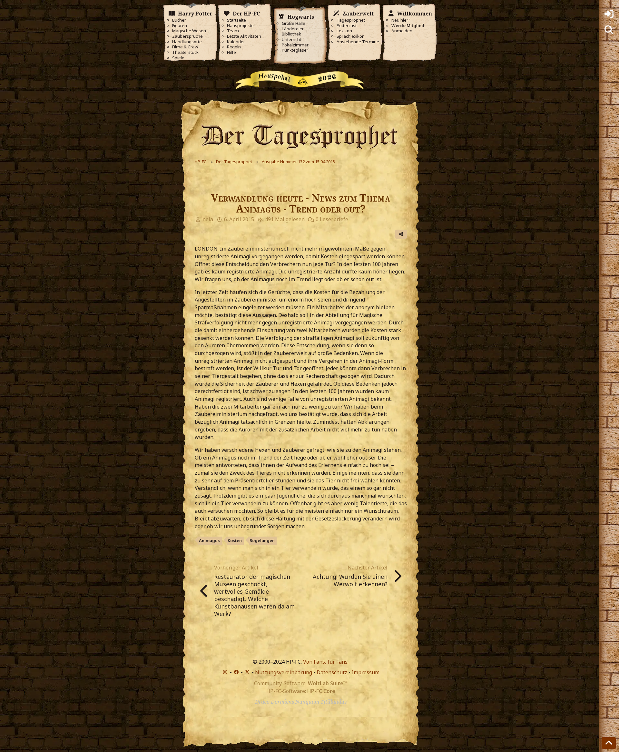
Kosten (235, 540)
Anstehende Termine (358, 42)
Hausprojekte (240, 25)
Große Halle (293, 23)
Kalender (236, 42)
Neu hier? (400, 20)
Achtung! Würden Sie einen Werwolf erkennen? (350, 580)
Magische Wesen (189, 31)
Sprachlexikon (351, 36)
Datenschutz (332, 672)
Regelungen (262, 540)
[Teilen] (401, 234)
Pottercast (347, 25)
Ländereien (293, 29)
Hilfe (231, 52)
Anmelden (401, 31)
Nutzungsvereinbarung (283, 672)
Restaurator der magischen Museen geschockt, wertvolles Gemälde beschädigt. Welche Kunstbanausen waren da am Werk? (254, 595)
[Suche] (609, 30)
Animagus (209, 540)
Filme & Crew (185, 47)
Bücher (179, 20)
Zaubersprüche (187, 36)
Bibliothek (291, 34)
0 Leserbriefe (332, 219)
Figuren (179, 25)
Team (233, 31)
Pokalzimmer (295, 45)
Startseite (236, 20)
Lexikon (344, 31)
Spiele (178, 58)
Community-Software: (300, 683)
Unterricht (291, 39)
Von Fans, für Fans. (326, 661)
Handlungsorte (187, 42)
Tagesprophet (351, 20)
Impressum (365, 672)
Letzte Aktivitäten (244, 36)
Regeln (234, 47)
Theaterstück (185, 52)
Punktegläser (295, 50)
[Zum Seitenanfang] (609, 743)
